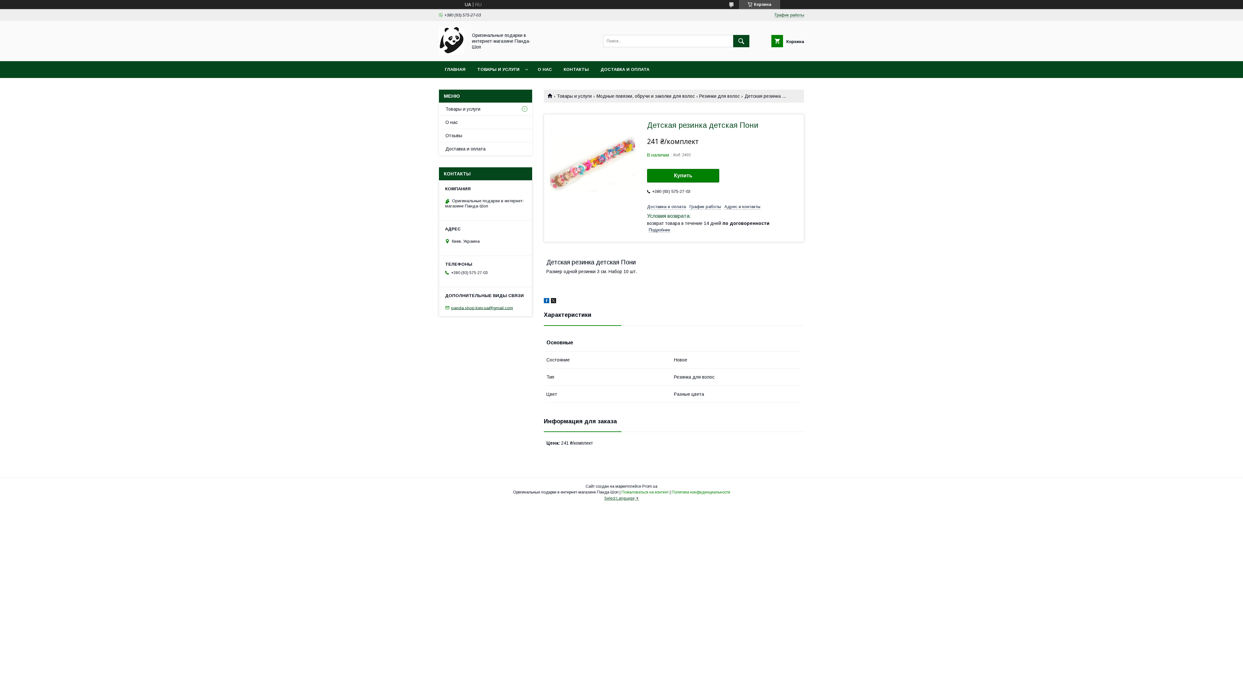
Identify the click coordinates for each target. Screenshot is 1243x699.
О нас (545, 69)
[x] (553, 301)
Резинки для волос (719, 96)
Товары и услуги (498, 69)
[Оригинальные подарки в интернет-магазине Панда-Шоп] (451, 52)
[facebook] (546, 301)
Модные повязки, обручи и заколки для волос (646, 96)
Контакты (576, 69)
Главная (455, 69)
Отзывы (453, 135)
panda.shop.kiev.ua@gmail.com (482, 307)
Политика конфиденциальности (701, 492)
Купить (683, 175)
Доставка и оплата (624, 69)
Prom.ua (649, 486)
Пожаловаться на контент (645, 492)
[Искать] (741, 41)
